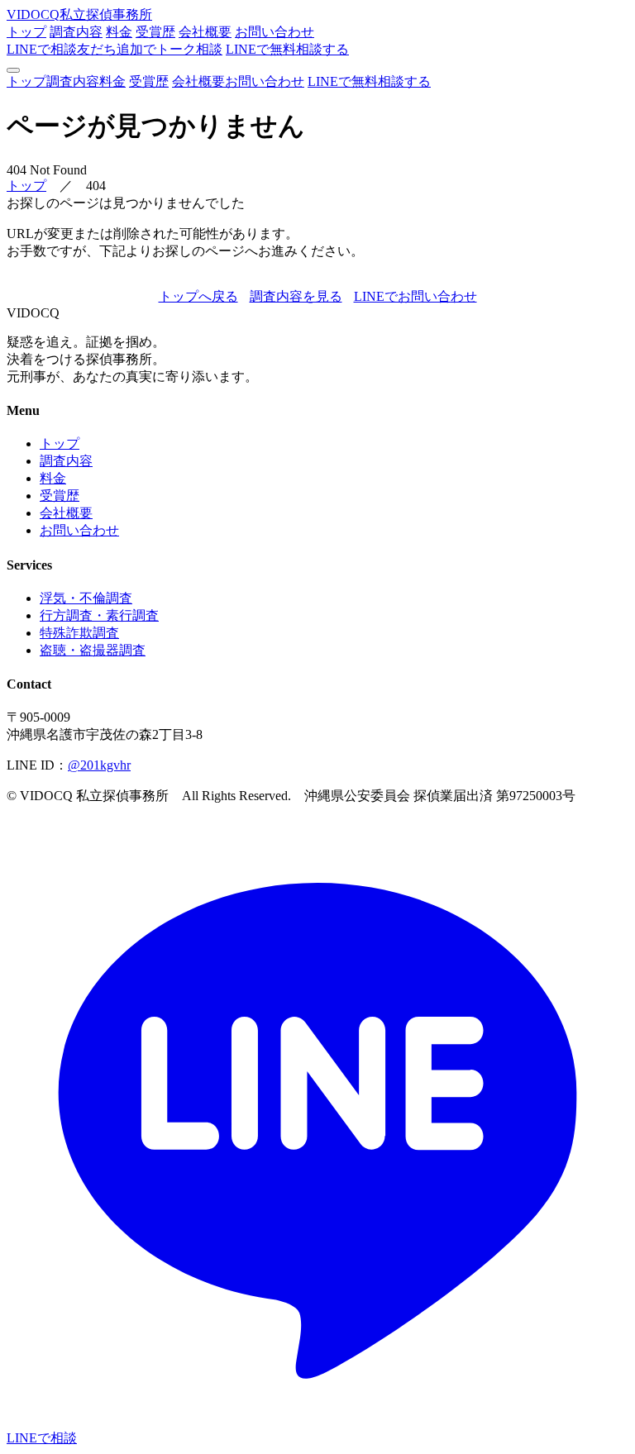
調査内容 (76, 32)
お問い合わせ (274, 32)
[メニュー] (13, 70)
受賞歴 (155, 32)
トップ (26, 32)
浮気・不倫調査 (86, 598)
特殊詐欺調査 (79, 633)
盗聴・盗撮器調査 (93, 650)
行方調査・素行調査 (99, 615)
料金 (119, 32)
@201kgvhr (99, 765)
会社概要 (205, 32)
